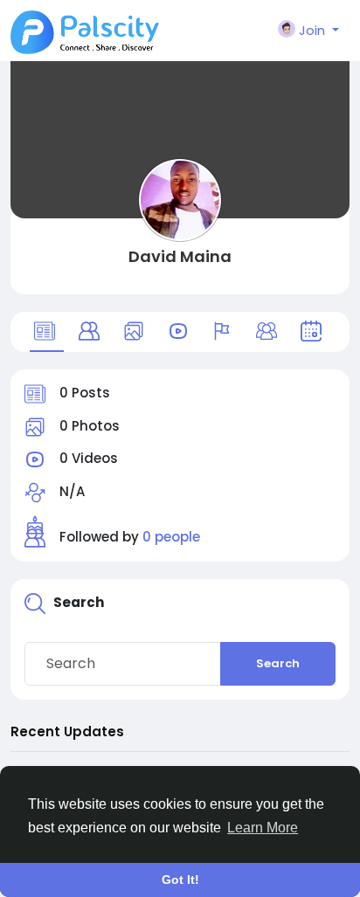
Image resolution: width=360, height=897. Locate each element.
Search (278, 663)
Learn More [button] (262, 827)
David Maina (180, 256)
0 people (171, 537)
